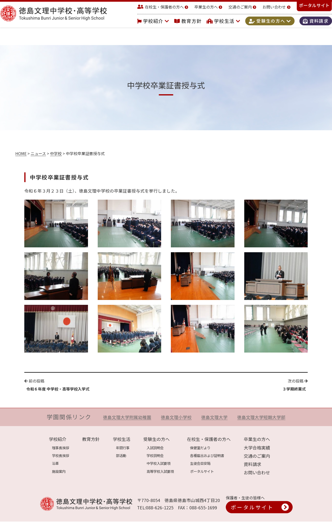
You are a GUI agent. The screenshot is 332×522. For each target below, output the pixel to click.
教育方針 (191, 21)
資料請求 (318, 21)
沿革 (55, 463)
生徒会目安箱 (200, 463)
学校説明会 (155, 455)
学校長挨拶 (60, 455)
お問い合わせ (274, 7)
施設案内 (59, 471)
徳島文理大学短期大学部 (261, 417)
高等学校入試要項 (160, 471)
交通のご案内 (240, 7)
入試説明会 (155, 447)
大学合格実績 (257, 447)
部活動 (121, 455)
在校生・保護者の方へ (164, 7)
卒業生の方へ (206, 7)
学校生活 (225, 21)
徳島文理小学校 (176, 417)
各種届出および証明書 (207, 455)
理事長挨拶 (60, 447)
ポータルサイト (314, 5)
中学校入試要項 (158, 463)
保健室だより (200, 447)
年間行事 (123, 447)
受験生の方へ (271, 21)
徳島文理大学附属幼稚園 (127, 417)
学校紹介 (154, 21)
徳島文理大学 (214, 417)
